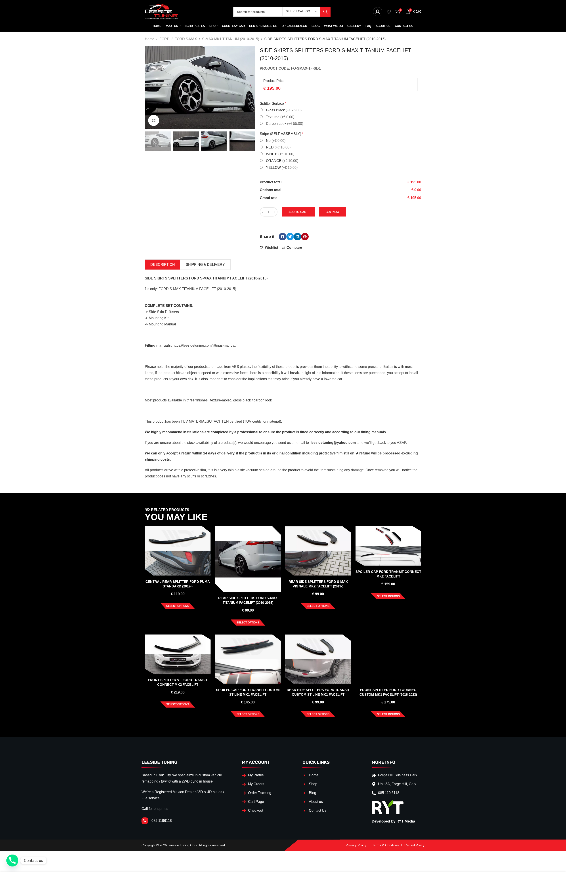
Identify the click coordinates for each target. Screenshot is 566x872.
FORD (164, 39)
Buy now (332, 212)
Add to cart (298, 212)
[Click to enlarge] (153, 120)
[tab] (162, 265)
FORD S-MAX (186, 39)
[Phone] (12, 860)
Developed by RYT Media (393, 821)
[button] (282, 236)
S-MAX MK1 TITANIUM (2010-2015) (231, 39)
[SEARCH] (325, 12)
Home (150, 39)
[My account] (377, 11)
